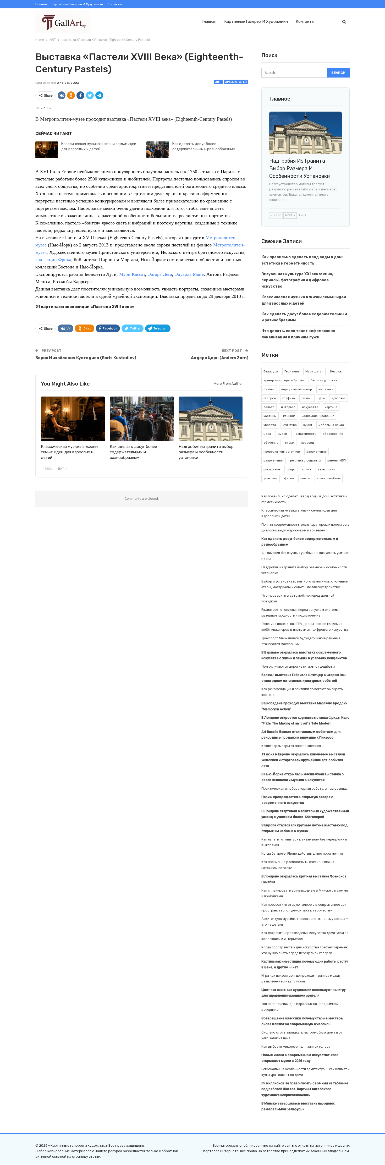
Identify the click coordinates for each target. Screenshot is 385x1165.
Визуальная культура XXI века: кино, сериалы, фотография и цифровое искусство (297, 280)
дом (322, 398)
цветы (305, 478)
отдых (289, 442)
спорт (291, 469)
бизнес (269, 389)
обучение (270, 442)
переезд (307, 442)
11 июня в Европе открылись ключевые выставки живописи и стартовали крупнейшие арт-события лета (303, 760)
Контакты (114, 4)
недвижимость (305, 434)
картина (331, 407)
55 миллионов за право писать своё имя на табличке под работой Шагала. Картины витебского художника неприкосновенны (304, 1089)
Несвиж (336, 371)
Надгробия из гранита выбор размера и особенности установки (299, 168)
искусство (310, 407)
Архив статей (236, 82)
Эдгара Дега (160, 274)
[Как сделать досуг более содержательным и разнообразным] (157, 149)
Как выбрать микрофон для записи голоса (295, 1046)
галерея (269, 398)
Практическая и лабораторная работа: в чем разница (304, 788)
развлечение (316, 451)
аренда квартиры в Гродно (283, 380)
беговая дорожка (324, 380)
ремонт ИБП (336, 460)
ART (218, 82)
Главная (41, 4)
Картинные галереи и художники (77, 4)
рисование (271, 469)
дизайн (306, 398)
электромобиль (328, 478)
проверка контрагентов (281, 451)
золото (268, 407)
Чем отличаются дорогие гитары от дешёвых (298, 666)
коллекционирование (318, 416)
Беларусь (270, 371)
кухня (307, 425)
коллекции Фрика (53, 259)
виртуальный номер (296, 389)
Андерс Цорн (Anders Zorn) (219, 357)
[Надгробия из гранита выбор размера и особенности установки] (211, 419)
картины (270, 416)
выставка (325, 389)
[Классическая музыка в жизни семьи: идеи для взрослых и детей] (46, 149)
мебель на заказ (331, 425)
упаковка (270, 478)
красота (269, 425)
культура (290, 425)
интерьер (288, 407)
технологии (326, 469)
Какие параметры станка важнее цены (292, 746)
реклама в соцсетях (305, 460)
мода (267, 434)
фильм (289, 478)
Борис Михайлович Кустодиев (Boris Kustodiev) (85, 357)
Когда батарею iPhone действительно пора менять (302, 853)
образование (333, 434)
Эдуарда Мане (189, 274)
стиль (306, 469)
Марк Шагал (314, 371)
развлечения (273, 460)
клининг (289, 416)
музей (282, 434)
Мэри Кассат (132, 274)
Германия (291, 371)
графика (288, 398)
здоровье (338, 398)
